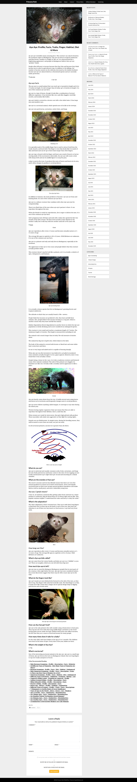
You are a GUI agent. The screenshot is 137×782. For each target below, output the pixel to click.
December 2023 (92, 110)
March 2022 (91, 153)
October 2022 (91, 144)
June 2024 (90, 85)
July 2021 (90, 182)
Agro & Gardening (92, 255)
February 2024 (91, 102)
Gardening (100, 2)
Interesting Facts (92, 264)
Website (31, 751)
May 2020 (90, 241)
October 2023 (91, 119)
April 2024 (90, 93)
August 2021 (91, 178)
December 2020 (92, 212)
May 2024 (90, 89)
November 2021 (92, 165)
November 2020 (92, 216)
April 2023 (90, 136)
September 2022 (92, 148)
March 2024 (91, 98)
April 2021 (90, 195)
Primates (90, 268)
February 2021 (91, 203)
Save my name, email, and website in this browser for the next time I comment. (54, 757)
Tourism (90, 272)
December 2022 (92, 140)
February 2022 (91, 157)
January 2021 (91, 208)
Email (57, 745)
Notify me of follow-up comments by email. (54, 762)
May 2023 (90, 131)
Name (31, 745)
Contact (72, 2)
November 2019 (92, 246)
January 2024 (91, 106)
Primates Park (31, 2)
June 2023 (90, 127)
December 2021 (92, 161)
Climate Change (92, 259)
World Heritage (92, 276)
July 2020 (90, 233)
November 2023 (92, 115)
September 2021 (92, 174)
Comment (32, 725)
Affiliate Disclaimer (91, 2)
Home (60, 2)
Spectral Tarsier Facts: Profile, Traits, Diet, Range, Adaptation (97, 56)
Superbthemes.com (78, 780)
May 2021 (90, 191)
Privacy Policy (80, 2)
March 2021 (91, 199)
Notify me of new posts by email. (54, 767)
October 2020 (91, 220)
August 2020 (91, 229)
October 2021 (91, 170)
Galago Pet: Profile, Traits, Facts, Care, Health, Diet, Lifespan (97, 48)
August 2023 (91, 123)
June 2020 (90, 237)
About (65, 2)
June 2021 (90, 186)
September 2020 (92, 225)
